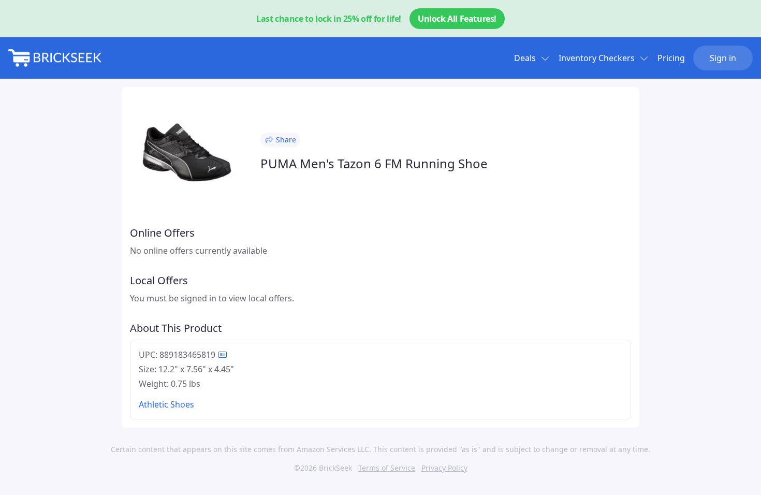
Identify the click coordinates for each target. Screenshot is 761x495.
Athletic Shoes (166, 404)
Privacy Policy (444, 468)
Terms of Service (386, 468)
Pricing (671, 58)
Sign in (723, 58)
